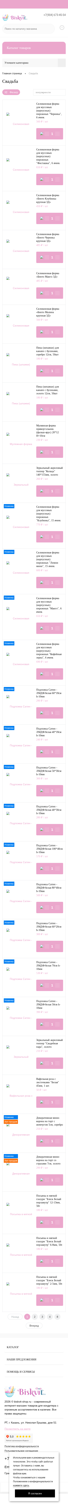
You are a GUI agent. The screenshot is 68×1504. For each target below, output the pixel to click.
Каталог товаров (19, 48)
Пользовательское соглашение (21, 1451)
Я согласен (35, 1493)
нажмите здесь (21, 1485)
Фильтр (14, 92)
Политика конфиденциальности (22, 1446)
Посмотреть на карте (18, 1428)
